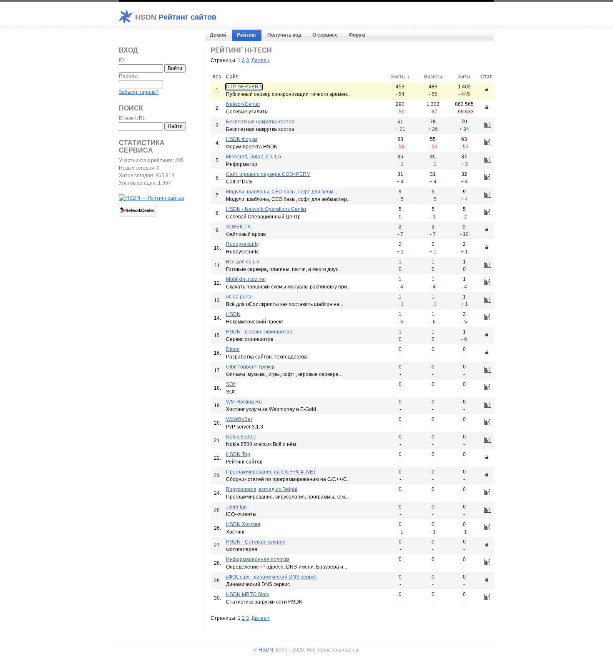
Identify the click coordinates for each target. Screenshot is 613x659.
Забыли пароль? (138, 92)
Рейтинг (246, 35)
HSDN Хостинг (243, 524)
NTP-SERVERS (244, 87)
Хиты (464, 77)
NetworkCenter (243, 104)
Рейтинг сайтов (175, 17)
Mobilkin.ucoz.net (246, 279)
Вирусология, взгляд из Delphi (261, 489)
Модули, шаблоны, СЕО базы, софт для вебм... (281, 192)
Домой (218, 35)
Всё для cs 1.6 (242, 262)
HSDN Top (238, 454)
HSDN (233, 314)
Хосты (398, 77)
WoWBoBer (239, 419)
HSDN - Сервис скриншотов (259, 332)
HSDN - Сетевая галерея (256, 542)
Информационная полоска (258, 559)
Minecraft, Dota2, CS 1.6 (253, 157)
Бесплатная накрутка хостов (260, 122)
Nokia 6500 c (241, 437)
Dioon (233, 349)
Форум (357, 35)
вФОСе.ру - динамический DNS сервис (271, 577)
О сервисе (325, 35)
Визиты (433, 77)
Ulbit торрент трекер (250, 367)
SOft (231, 384)
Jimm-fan (236, 507)
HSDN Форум (241, 139)
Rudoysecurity (242, 244)
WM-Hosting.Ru (244, 402)
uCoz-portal (239, 297)
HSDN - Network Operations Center (266, 209)
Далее (260, 60)
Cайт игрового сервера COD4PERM (268, 174)
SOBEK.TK (238, 227)
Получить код (284, 35)
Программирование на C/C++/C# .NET (271, 472)
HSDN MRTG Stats (247, 594)
